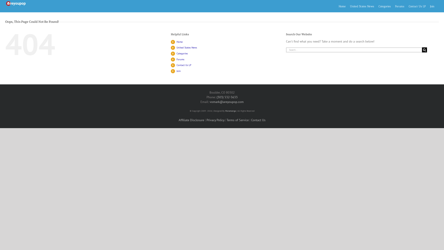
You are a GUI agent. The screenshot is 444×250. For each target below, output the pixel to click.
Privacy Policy (215, 120)
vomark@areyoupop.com (227, 102)
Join (179, 71)
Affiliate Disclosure (191, 120)
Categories (182, 53)
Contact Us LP (184, 65)
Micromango (230, 111)
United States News (187, 47)
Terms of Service (238, 120)
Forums (180, 59)
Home (180, 41)
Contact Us (258, 120)
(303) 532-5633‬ (227, 97)
